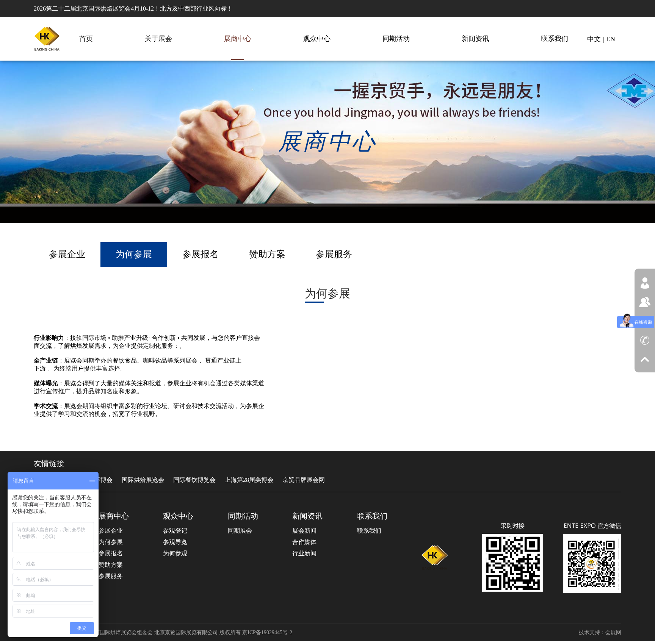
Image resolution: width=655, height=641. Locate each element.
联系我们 (554, 38)
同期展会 (240, 530)
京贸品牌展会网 (303, 480)
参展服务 (334, 254)
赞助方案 (267, 254)
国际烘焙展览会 (143, 480)
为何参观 (175, 553)
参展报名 (200, 254)
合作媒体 (304, 542)
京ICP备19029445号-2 (267, 632)
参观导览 (175, 542)
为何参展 (134, 254)
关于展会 (158, 38)
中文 (594, 39)
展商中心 (237, 38)
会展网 (613, 632)
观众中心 (317, 38)
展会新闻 (304, 530)
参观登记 (175, 530)
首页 (86, 38)
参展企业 (67, 254)
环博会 (103, 480)
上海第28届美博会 (249, 480)
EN (610, 39)
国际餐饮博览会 (194, 480)
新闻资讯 (475, 38)
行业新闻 (304, 553)
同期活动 (396, 38)
